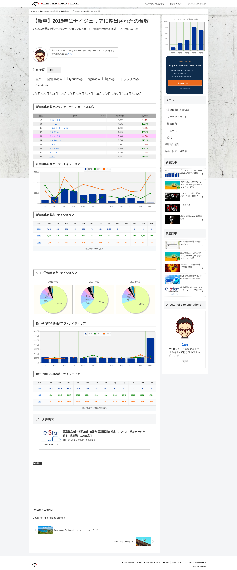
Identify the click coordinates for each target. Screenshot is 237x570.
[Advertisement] (94, 39)
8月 (99, 93)
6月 (82, 93)
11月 (128, 93)
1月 (38, 93)
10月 (118, 93)
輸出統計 (38, 463)
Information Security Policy (195, 562)
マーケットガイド (177, 116)
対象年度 (39, 69)
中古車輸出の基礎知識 (177, 109)
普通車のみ (55, 79)
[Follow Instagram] (186, 361)
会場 (169, 137)
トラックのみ (129, 79)
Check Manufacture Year (132, 562)
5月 (73, 93)
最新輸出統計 (172, 144)
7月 (90, 93)
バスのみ (42, 84)
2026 (39, 229)
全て (39, 79)
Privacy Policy (177, 562)
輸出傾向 (172, 123)
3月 (55, 93)
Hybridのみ (75, 79)
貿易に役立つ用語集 (176, 151)
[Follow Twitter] (183, 361)
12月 (138, 93)
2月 (47, 93)
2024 (39, 243)
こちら (70, 54)
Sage (185, 344)
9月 (108, 93)
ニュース (172, 130)
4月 (64, 93)
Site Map (165, 562)
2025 (39, 236)
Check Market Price (152, 562)
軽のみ (110, 79)
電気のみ (94, 79)
